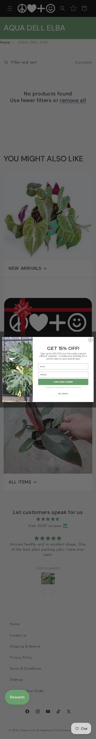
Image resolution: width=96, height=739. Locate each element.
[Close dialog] (91, 340)
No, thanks (63, 394)
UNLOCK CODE (63, 382)
